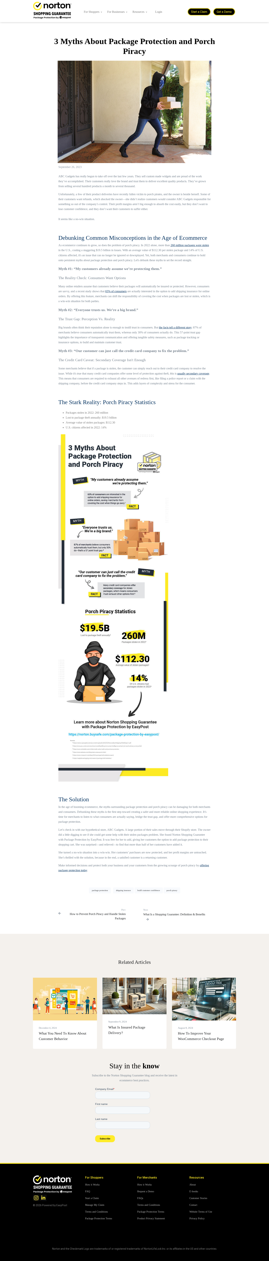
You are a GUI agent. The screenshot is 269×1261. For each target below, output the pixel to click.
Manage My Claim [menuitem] (94, 1205)
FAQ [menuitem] (87, 1191)
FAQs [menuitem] (140, 1198)
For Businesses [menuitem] (116, 11)
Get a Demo (224, 12)
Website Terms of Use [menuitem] (200, 1211)
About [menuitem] (192, 1184)
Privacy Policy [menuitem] (197, 1218)
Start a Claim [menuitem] (92, 1198)
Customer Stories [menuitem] (198, 1198)
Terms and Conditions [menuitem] (96, 1211)
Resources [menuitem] (138, 11)
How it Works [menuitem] (92, 1184)
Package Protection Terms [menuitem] (98, 1218)
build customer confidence (148, 890)
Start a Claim (199, 12)
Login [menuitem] (158, 11)
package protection (100, 890)
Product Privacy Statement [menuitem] (151, 1218)
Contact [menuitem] (193, 1205)
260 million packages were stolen (190, 245)
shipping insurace (123, 890)
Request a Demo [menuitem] (145, 1191)
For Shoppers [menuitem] (91, 11)
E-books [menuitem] (193, 1191)
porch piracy (172, 890)
